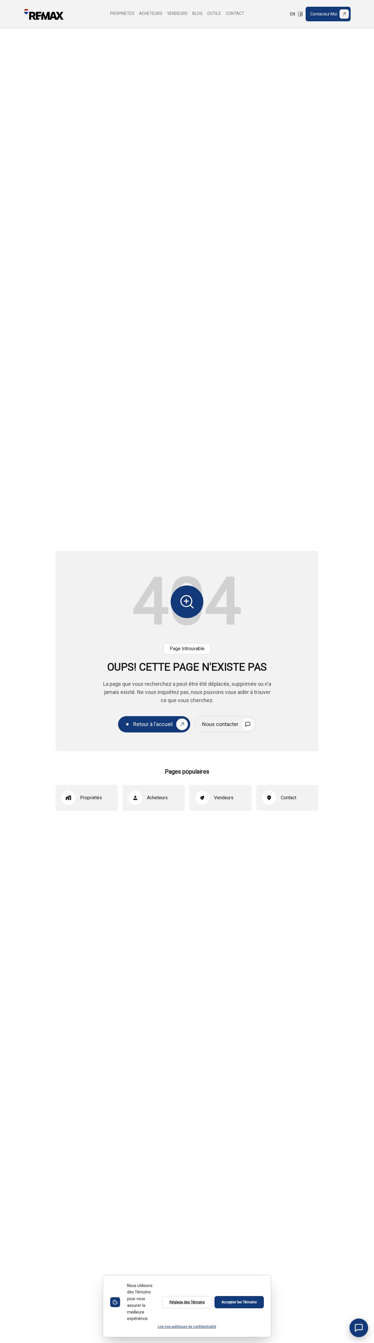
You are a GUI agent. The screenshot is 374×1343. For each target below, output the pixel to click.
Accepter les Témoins (239, 1302)
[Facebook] (300, 14)
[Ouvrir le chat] (358, 1327)
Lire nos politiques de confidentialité (187, 1327)
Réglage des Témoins (187, 1302)
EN (292, 14)
